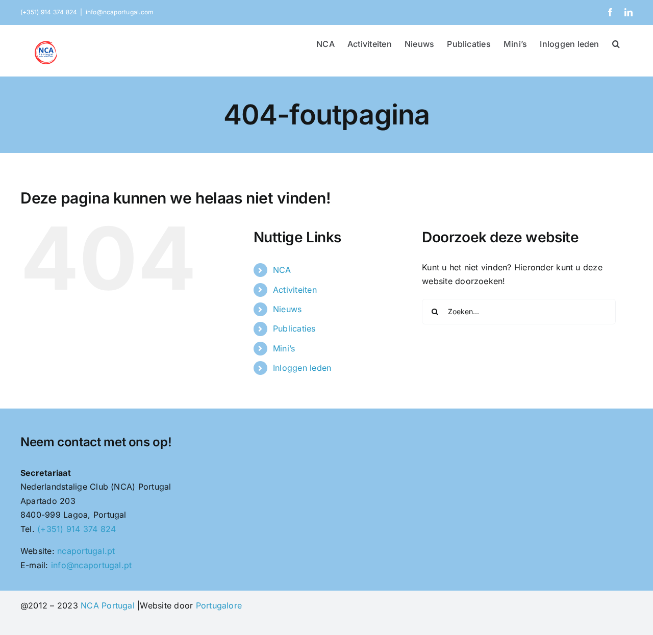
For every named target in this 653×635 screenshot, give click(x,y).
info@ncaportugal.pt (91, 565)
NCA (282, 270)
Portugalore (219, 605)
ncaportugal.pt (86, 551)
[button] (616, 43)
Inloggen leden (302, 368)
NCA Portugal (108, 605)
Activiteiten (295, 290)
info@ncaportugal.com (120, 12)
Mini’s (284, 348)
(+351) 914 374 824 (76, 529)
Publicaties (294, 328)
